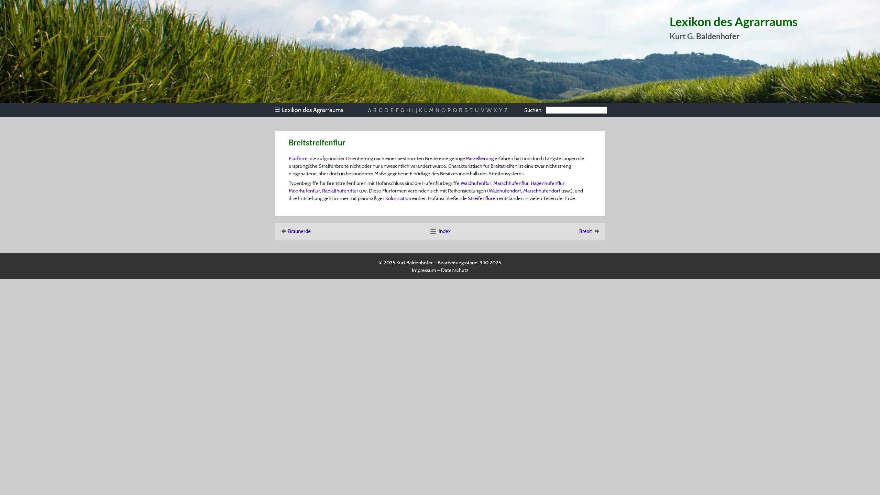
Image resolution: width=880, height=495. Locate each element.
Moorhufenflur (304, 191)
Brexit (585, 231)
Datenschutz (455, 270)
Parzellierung (480, 158)
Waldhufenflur (476, 183)
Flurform (298, 158)
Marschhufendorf (541, 191)
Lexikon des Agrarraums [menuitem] (309, 109)
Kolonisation (398, 198)
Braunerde (299, 231)
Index (445, 231)
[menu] (312, 110)
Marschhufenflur (511, 183)
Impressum (424, 270)
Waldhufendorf (505, 191)
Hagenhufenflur (547, 183)
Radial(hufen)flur (340, 191)
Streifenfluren (483, 198)
